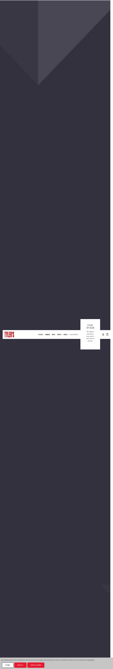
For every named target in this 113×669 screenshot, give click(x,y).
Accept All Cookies (36, 665)
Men (53, 334)
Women (47, 334)
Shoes (66, 334)
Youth (59, 334)
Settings (7, 665)
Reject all (20, 665)
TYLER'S (40, 334)
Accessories (74, 334)
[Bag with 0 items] (107, 334)
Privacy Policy (90, 660)
